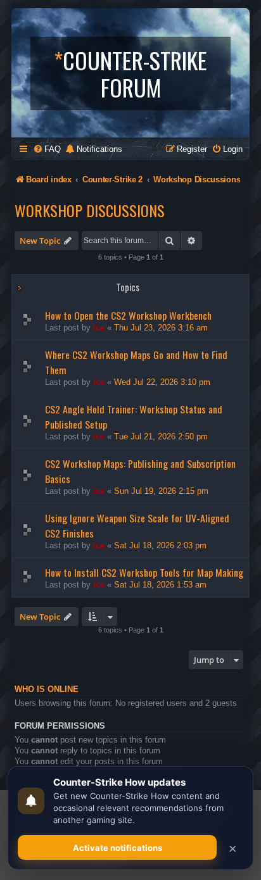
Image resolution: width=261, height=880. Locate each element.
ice (99, 327)
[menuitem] (47, 149)
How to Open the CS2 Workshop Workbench (128, 315)
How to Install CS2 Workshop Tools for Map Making (144, 572)
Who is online (47, 689)
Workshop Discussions (90, 210)
